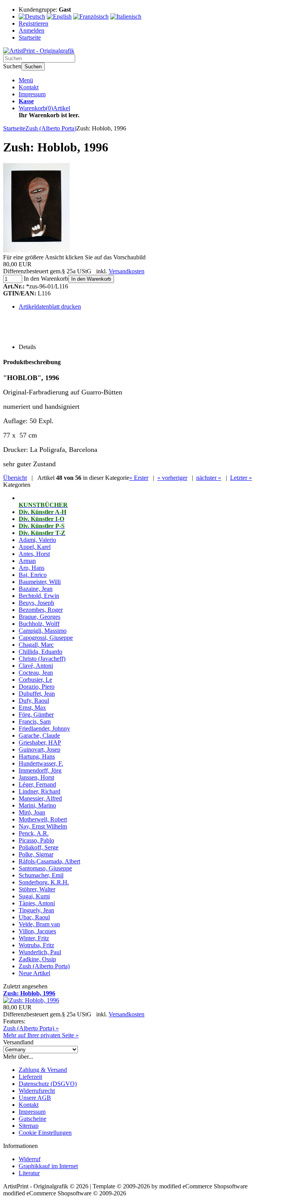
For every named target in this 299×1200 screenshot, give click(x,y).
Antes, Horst (34, 554)
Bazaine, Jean (36, 588)
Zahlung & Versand (43, 1069)
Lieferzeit (30, 1076)
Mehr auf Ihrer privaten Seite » (41, 1035)
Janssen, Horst (36, 777)
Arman (27, 560)
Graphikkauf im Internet (48, 1166)
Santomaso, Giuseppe (45, 868)
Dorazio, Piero (37, 686)
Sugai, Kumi (34, 896)
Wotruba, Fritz (36, 945)
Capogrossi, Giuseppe (46, 637)
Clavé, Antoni (36, 665)
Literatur (29, 1173)
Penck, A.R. (34, 833)
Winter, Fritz (34, 938)
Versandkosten (126, 271)
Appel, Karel (35, 547)
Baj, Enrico (33, 574)
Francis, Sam (35, 721)
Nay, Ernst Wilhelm (43, 826)
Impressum (32, 94)
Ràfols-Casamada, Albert (49, 861)
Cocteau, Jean (36, 672)
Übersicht (15, 477)
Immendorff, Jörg (40, 770)
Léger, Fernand (37, 784)
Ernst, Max (32, 707)
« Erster (138, 477)
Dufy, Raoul (34, 700)
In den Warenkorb (91, 279)
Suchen (33, 66)
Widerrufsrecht (37, 1090)
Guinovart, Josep (39, 749)
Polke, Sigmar (36, 854)
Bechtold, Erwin (39, 595)
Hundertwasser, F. (41, 763)
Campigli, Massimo (43, 630)
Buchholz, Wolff (39, 623)
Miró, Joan (32, 812)
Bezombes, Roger (41, 609)
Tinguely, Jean (36, 910)
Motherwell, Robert (43, 819)
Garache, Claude (39, 735)
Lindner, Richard (39, 791)
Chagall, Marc (36, 644)
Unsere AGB (35, 1097)
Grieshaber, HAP (40, 742)
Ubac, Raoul (34, 917)
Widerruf (29, 1159)
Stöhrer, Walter (37, 889)
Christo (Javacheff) (42, 658)
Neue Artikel (34, 973)
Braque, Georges (39, 616)
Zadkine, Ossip (37, 959)
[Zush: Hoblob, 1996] (36, 250)
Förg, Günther (36, 714)
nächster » (208, 477)
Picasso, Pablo (36, 840)
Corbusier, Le (35, 679)
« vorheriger (172, 477)
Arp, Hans (31, 567)
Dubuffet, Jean (37, 693)
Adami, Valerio (37, 540)
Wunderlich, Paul (40, 952)
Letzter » (241, 477)
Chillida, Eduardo (40, 651)
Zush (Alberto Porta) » (31, 1028)
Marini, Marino (37, 805)
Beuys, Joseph (36, 602)
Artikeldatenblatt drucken (50, 306)
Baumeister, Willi (40, 581)
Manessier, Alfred (40, 798)
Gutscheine (32, 1118)
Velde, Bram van (39, 924)
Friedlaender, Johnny (44, 728)
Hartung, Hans (37, 756)
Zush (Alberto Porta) (44, 966)
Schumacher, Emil (41, 875)
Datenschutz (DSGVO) (48, 1083)
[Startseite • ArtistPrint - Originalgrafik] (38, 50)
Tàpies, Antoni (37, 903)
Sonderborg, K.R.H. (44, 882)
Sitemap (29, 1125)
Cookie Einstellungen (45, 1132)
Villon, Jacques (37, 931)
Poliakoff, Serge (38, 847)
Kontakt (29, 87)
